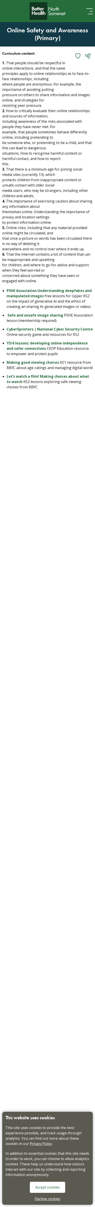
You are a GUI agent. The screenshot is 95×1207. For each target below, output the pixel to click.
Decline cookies (47, 1198)
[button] (89, 11)
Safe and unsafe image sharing (36, 315)
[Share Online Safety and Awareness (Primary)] (88, 56)
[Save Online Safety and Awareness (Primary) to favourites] (78, 56)
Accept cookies (47, 1187)
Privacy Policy (41, 1143)
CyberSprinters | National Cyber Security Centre (50, 329)
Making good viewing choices (33, 362)
